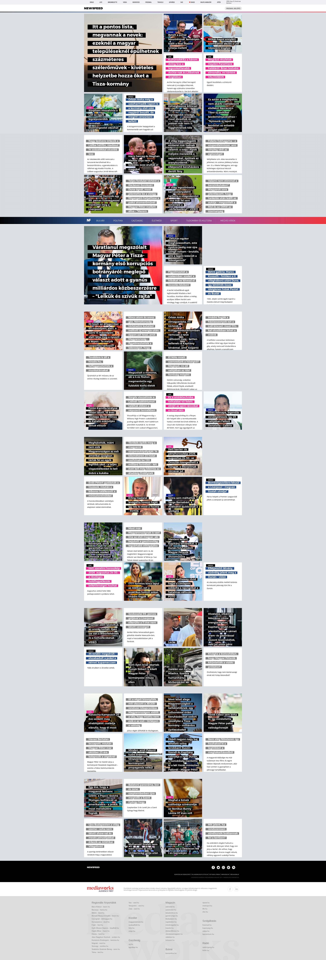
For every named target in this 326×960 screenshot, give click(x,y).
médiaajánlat (234, 874)
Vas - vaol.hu (134, 903)
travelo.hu (170, 928)
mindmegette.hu (172, 925)
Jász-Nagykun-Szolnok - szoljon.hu (106, 937)
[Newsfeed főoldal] (93, 867)
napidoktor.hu (171, 922)
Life (100, 2)
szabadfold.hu (134, 925)
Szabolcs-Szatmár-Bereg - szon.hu (106, 949)
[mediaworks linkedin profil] (236, 889)
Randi (193, 2)
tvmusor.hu (170, 940)
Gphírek (172, 2)
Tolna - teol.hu (97, 952)
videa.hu (205, 931)
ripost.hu (205, 903)
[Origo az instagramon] (223, 867)
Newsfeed (136, 2)
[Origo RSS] (233, 867)
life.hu (204, 909)
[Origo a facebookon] (213, 867)
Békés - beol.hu (98, 913)
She (181, 2)
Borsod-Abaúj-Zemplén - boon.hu (105, 916)
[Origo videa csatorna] (228, 867)
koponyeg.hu (207, 928)
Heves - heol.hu (98, 934)
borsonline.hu (171, 953)
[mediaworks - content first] (100, 889)
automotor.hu (171, 910)
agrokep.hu (133, 947)
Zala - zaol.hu (134, 909)
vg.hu (131, 944)
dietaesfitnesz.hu (172, 931)
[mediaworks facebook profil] (230, 889)
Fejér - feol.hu (97, 925)
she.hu (205, 912)
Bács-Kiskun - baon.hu (101, 907)
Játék (219, 2)
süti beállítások (214, 874)
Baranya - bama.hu (99, 910)
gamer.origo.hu (172, 916)
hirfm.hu (205, 950)
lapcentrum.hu (208, 934)
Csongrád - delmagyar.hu (102, 919)
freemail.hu (207, 925)
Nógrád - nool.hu (98, 943)
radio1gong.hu (208, 947)
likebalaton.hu (171, 919)
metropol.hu (207, 906)
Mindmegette (112, 2)
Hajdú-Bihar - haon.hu (101, 931)
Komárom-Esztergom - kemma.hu (105, 940)
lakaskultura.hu (172, 913)
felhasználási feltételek (200, 874)
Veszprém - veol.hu (136, 906)
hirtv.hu (131, 928)
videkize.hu (170, 937)
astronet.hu (170, 907)
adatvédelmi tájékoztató (182, 874)
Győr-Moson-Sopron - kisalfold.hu (105, 928)
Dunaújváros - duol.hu (101, 922)
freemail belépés (233, 8)
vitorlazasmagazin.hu (174, 934)
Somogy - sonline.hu (100, 946)
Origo (92, 2)
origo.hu (132, 931)
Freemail (148, 2)
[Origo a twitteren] (218, 867)
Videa (125, 2)
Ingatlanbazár (205, 2)
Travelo (160, 2)
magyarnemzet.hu (136, 922)
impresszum (225, 874)
